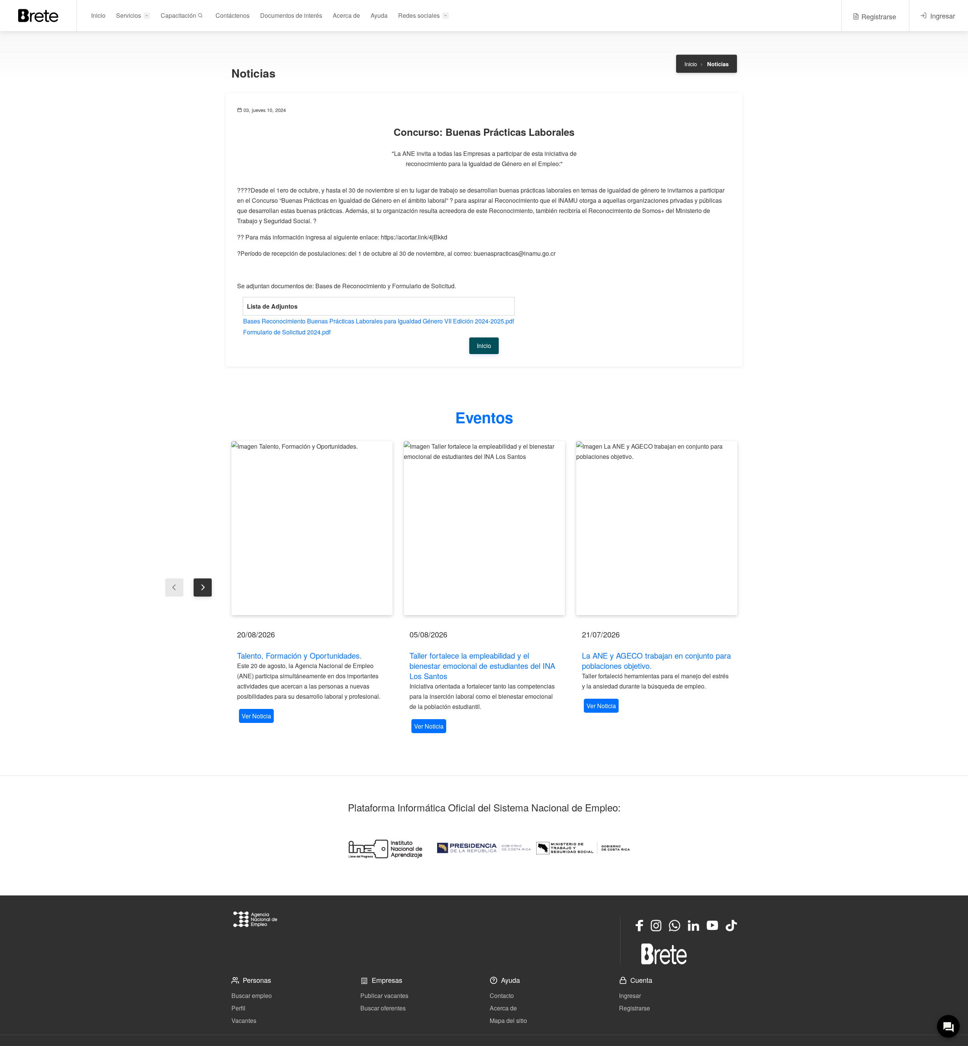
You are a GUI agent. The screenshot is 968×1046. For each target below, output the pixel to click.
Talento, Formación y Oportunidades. (299, 655)
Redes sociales (419, 15)
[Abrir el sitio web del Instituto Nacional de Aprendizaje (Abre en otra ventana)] (384, 848)
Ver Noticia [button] (256, 716)
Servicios (128, 15)
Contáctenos (233, 15)
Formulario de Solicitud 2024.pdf (286, 332)
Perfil (238, 1008)
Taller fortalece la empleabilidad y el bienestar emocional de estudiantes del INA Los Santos (482, 665)
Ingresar (630, 995)
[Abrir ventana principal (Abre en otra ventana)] (664, 953)
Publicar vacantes (384, 995)
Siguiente (203, 587)
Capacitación (179, 15)
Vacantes (243, 1020)
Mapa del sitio (508, 1020)
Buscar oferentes (383, 1008)
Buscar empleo (251, 995)
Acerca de (346, 15)
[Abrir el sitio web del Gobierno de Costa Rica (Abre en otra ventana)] (484, 848)
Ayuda (379, 15)
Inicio (98, 15)
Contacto (502, 995)
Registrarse (634, 1008)
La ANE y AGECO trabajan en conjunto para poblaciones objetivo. (656, 660)
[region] (311, 583)
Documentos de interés (291, 15)
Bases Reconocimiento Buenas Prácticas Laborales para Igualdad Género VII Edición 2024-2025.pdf (378, 321)
